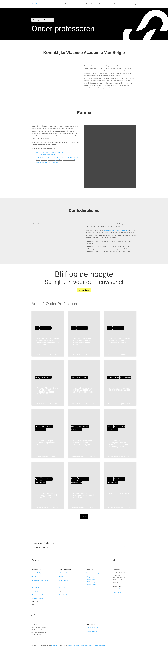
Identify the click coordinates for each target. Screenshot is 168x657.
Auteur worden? (92, 631)
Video (86, 4)
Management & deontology (40, 595)
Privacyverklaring (99, 646)
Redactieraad (117, 592)
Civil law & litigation (38, 573)
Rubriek (67, 4)
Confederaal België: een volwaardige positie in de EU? (48, 443)
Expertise (37, 426)
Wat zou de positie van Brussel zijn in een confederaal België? (84, 443)
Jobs (114, 4)
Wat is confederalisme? (120, 494)
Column (34, 576)
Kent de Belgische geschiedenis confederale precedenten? (84, 496)
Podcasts (36, 604)
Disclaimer (88, 646)
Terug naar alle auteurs (44, 20)
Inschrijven (84, 290)
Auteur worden (63, 573)
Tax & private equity (38, 599)
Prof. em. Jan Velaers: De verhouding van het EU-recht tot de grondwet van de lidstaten (48, 342)
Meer (84, 516)
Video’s (35, 601)
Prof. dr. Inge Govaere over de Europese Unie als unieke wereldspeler (84, 391)
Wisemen (54, 646)
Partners (94, 4)
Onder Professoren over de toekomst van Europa (120, 390)
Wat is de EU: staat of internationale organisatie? (51, 152)
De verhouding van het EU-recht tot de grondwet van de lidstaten (57, 157)
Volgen (93, 577)
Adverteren (62, 576)
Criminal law (36, 584)
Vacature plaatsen (64, 594)
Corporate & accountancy (40, 580)
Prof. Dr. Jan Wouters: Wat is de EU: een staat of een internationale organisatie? (84, 342)
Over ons (121, 4)
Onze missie (117, 589)
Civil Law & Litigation (113, 377)
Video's (37, 328)
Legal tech (35, 591)
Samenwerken (103, 4)
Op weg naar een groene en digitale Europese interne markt (55, 160)
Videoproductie (63, 580)
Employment (36, 588)
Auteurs (77, 4)
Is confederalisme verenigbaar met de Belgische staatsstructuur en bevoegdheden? (120, 444)
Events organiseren (65, 584)
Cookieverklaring (78, 646)
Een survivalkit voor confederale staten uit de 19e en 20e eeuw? (48, 496)
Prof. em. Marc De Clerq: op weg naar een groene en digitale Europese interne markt (48, 391)
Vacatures (62, 588)
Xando (70, 646)
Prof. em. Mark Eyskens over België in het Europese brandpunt (120, 341)
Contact (116, 569)
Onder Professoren (46, 328)
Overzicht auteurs (93, 627)
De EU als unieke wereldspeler (45, 155)
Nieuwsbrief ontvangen (93, 573)
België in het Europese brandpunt (47, 162)
